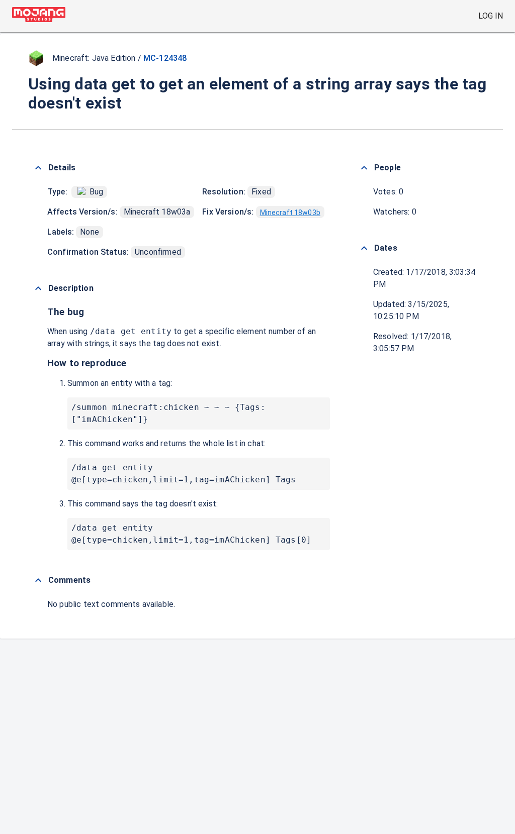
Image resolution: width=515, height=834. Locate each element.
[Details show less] (38, 168)
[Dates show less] (364, 248)
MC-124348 (165, 58)
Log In (490, 16)
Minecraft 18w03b (290, 212)
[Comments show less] (38, 580)
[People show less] (364, 168)
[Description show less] (38, 288)
